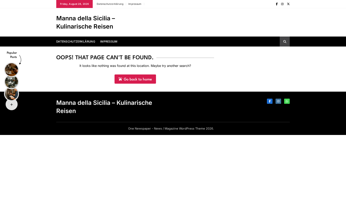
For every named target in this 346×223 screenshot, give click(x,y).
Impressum (135, 3)
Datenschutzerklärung (110, 3)
